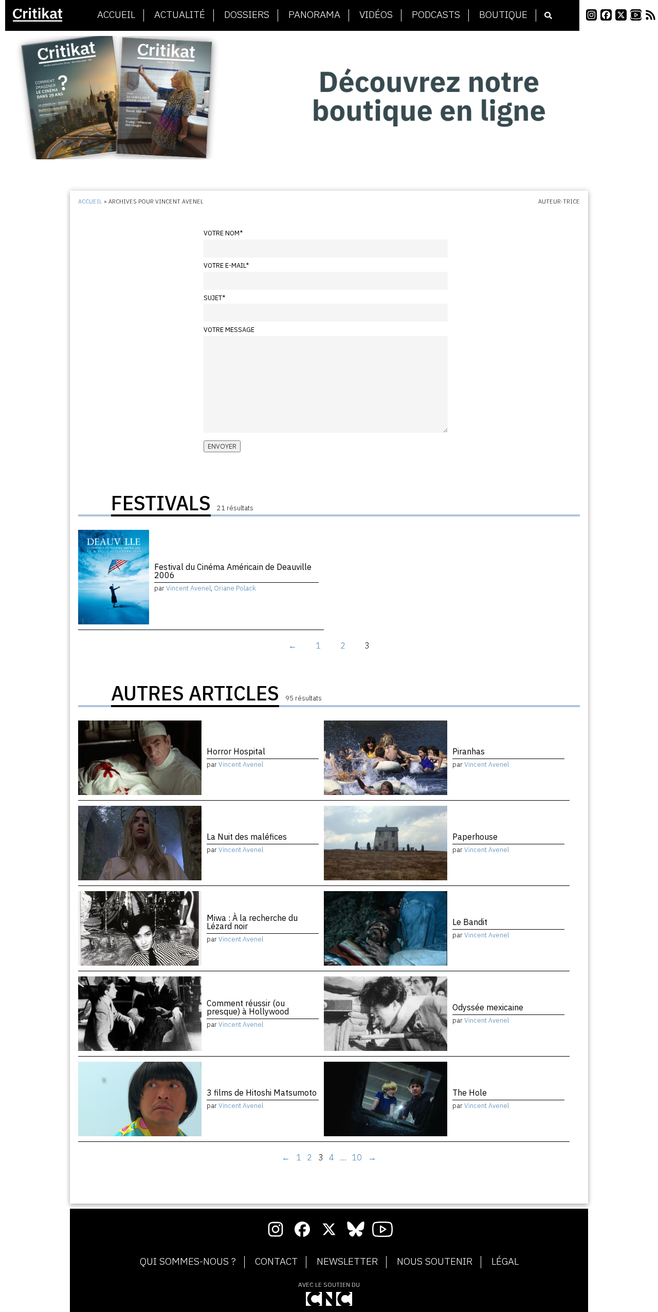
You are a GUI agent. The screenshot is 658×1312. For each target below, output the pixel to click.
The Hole (469, 1092)
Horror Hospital (236, 751)
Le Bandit (469, 922)
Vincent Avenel (188, 588)
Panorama (314, 15)
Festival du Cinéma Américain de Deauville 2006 (233, 571)
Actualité (179, 15)
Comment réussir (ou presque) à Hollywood (248, 1007)
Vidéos (376, 15)
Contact (276, 1261)
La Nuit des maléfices (247, 836)
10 (357, 1157)
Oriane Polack (235, 588)
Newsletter (347, 1261)
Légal (505, 1261)
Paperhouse (475, 836)
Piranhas (468, 751)
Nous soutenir (434, 1261)
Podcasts (436, 15)
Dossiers (246, 15)
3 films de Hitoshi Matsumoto (262, 1092)
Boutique (503, 15)
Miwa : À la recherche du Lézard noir (252, 922)
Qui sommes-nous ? (188, 1261)
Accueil (116, 15)
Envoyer (222, 446)
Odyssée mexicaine (487, 1007)
